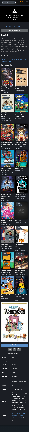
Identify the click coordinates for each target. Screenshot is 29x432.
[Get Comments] (19, 349)
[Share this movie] (14, 349)
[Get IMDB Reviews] (10, 349)
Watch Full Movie (14, 345)
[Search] (15, 2)
